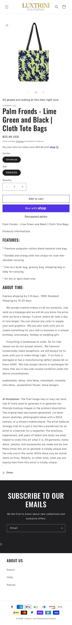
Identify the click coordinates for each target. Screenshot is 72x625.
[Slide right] (43, 92)
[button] (6, 7)
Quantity (7, 180)
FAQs (10, 577)
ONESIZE (11, 172)
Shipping (20, 141)
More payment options (36, 216)
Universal (11, 159)
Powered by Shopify (46, 618)
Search (11, 569)
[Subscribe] (61, 528)
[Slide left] (28, 92)
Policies (11, 584)
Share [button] (9, 472)
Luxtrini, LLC (30, 618)
